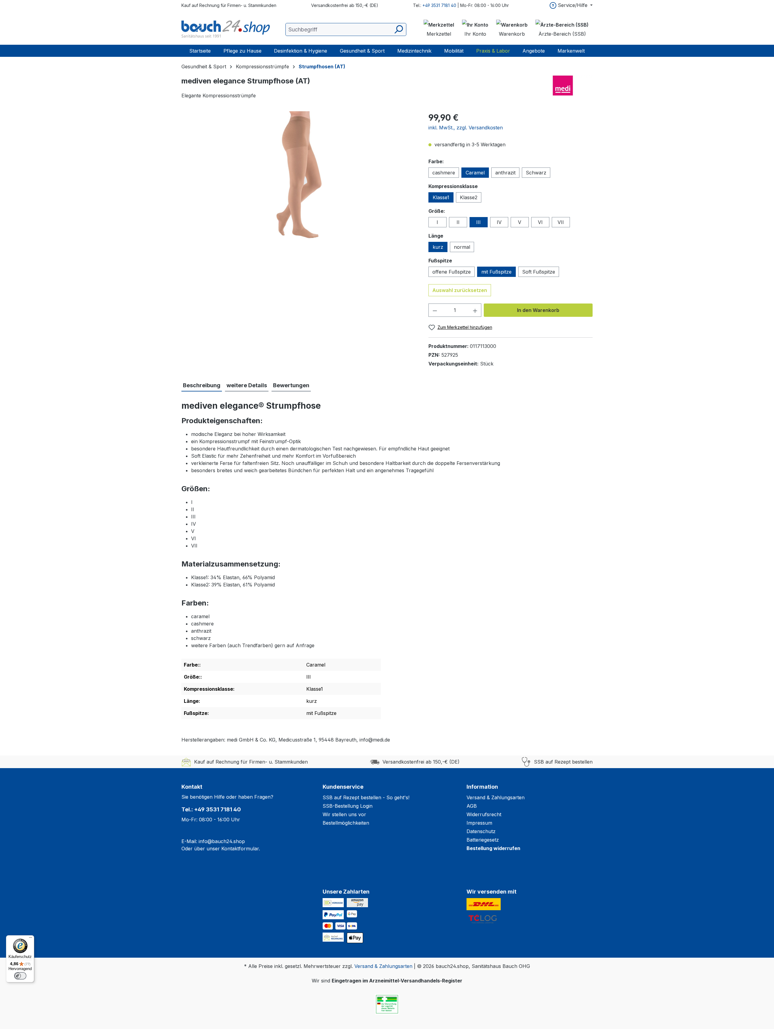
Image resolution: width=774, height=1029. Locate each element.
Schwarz (536, 173)
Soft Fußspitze (538, 272)
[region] (298, 176)
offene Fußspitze (451, 272)
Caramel (475, 173)
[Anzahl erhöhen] (475, 310)
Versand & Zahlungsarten (496, 797)
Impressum (479, 823)
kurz (438, 247)
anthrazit (505, 173)
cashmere (443, 173)
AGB (472, 806)
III (478, 222)
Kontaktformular (240, 849)
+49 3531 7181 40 (439, 5)
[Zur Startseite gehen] (226, 29)
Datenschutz (481, 831)
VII (561, 222)
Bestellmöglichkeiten (346, 823)
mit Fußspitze (496, 272)
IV (499, 222)
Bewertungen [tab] (291, 385)
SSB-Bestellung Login (347, 806)
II (458, 222)
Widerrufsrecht (484, 814)
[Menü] (30, 939)
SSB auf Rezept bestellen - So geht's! (366, 797)
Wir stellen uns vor (344, 814)
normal (462, 247)
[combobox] (345, 29)
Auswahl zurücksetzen (459, 290)
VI (540, 222)
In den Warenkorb (538, 310)
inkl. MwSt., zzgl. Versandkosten (465, 128)
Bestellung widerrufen (493, 848)
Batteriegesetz (483, 840)
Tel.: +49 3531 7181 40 (211, 809)
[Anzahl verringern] (434, 310)
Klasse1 (441, 197)
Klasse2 (468, 197)
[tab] (201, 385)
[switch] (20, 975)
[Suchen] (398, 29)
